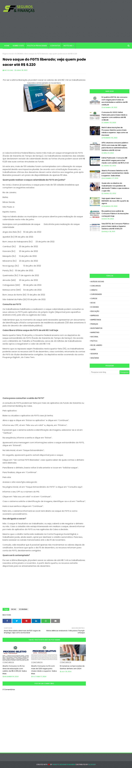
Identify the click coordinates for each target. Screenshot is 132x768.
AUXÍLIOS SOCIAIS (97, 281)
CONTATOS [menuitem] (55, 45)
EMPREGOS (95, 315)
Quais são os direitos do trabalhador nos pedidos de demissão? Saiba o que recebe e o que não (115, 187)
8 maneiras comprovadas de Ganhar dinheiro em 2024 (72, 667)
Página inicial (8, 54)
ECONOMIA (19, 54)
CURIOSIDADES (96, 294)
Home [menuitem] (6, 45)
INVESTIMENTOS (96, 328)
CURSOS (94, 298)
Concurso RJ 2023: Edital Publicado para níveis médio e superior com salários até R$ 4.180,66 (114, 116)
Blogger (92, 764)
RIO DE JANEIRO (96, 345)
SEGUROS (94, 354)
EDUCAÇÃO (95, 311)
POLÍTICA (94, 341)
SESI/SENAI (95, 358)
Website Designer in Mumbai (64, 764)
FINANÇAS (94, 324)
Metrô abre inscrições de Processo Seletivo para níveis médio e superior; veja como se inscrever (115, 131)
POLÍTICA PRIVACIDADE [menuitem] (37, 45)
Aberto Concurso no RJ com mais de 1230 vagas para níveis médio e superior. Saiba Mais (44, 670)
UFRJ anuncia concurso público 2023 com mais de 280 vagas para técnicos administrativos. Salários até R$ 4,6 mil (115, 146)
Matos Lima (8, 70)
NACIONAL (94, 337)
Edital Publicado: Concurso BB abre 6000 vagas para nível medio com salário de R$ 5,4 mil (115, 160)
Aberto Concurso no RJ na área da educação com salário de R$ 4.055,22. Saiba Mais (15, 670)
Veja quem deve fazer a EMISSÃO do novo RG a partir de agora (115, 201)
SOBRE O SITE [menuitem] (18, 45)
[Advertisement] (85, 21)
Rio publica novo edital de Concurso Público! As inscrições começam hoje (115, 213)
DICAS (13, 609)
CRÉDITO (94, 290)
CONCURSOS (96, 286)
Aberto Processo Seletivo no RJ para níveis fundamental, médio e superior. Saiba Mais (115, 173)
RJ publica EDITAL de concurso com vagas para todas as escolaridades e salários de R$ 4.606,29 (115, 101)
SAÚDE (93, 349)
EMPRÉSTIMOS (96, 320)
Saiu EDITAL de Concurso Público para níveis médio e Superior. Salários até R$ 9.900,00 (115, 226)
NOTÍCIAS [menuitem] (68, 45)
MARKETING (95, 332)
